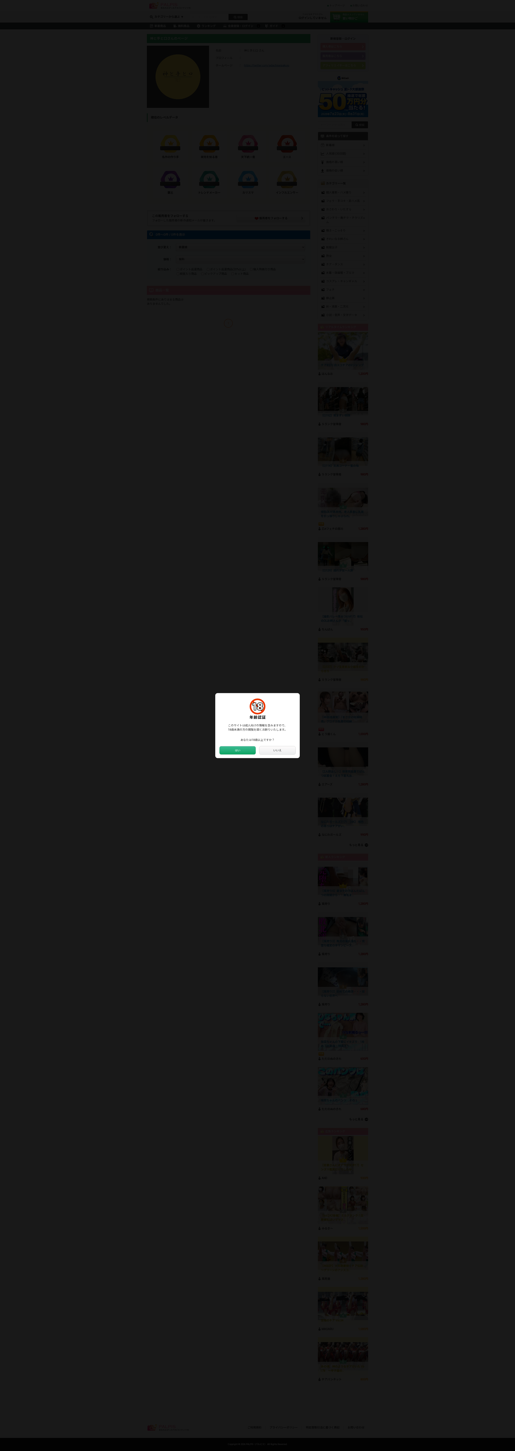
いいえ (277, 750)
